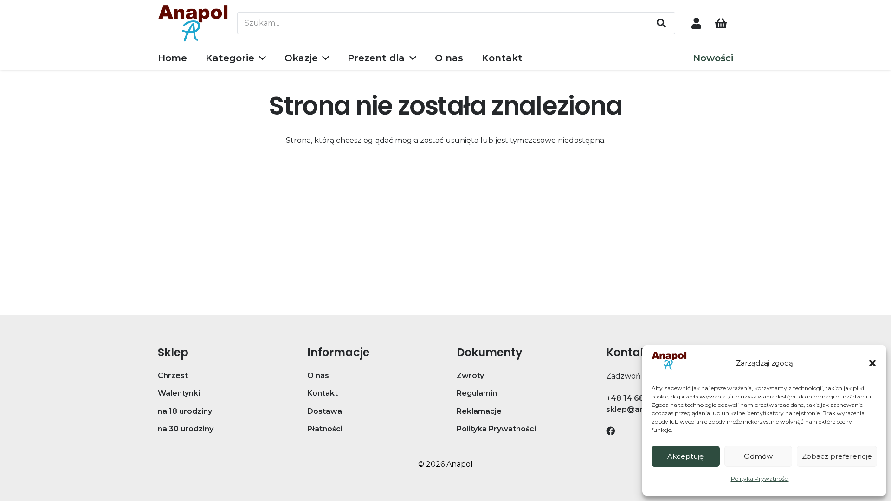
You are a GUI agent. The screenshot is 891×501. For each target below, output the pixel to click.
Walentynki (179, 393)
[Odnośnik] (696, 23)
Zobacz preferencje (837, 456)
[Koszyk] (721, 23)
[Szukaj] (661, 23)
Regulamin (477, 393)
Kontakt (322, 393)
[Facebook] (610, 430)
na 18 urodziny (185, 411)
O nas (318, 375)
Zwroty (470, 375)
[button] (872, 363)
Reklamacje (479, 411)
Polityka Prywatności (760, 478)
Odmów (758, 456)
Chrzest (173, 375)
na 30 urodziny (185, 428)
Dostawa (324, 411)
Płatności (324, 428)
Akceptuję (685, 456)
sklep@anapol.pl (638, 409)
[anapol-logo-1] (193, 23)
